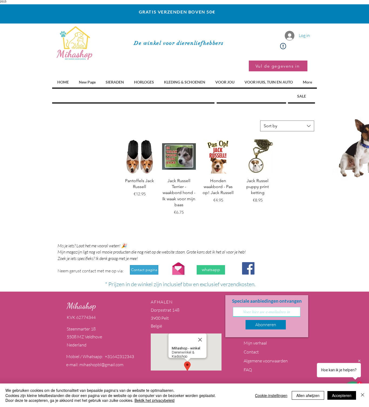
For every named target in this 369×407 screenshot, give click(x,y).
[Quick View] (140, 156)
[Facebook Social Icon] (248, 268)
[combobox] (287, 126)
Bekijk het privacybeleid (155, 400)
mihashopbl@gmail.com (101, 364)
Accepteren (341, 395)
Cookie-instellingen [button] (271, 395)
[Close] (362, 395)
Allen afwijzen (308, 395)
